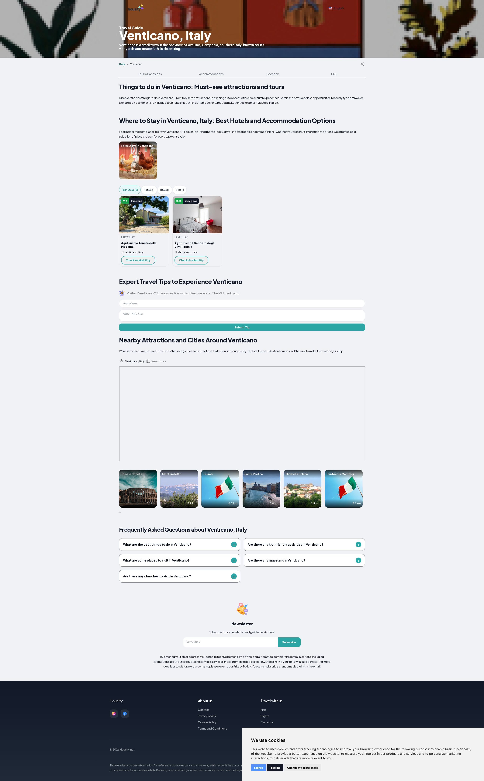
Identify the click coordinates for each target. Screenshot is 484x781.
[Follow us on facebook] (125, 713)
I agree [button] (258, 767)
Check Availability (138, 260)
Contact (203, 709)
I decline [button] (275, 767)
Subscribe (289, 642)
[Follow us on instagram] (114, 713)
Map (263, 709)
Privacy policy (207, 716)
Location (273, 74)
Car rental (267, 722)
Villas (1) (179, 189)
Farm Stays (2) (130, 189)
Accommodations (211, 74)
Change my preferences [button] (302, 767)
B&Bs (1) (164, 189)
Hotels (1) (149, 189)
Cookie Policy (207, 722)
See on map (158, 361)
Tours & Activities (150, 74)
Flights (265, 716)
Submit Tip (242, 327)
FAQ (334, 74)
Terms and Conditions (212, 728)
